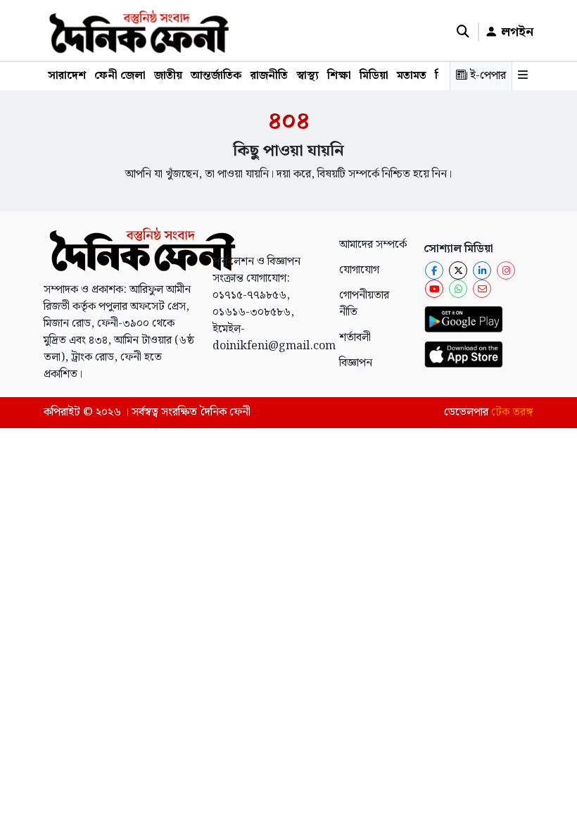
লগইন (515, 32)
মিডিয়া (374, 76)
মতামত (411, 76)
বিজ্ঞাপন (355, 363)
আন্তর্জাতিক (216, 76)
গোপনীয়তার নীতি (364, 304)
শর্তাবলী (355, 337)
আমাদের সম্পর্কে (373, 245)
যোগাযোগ (359, 270)
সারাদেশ (67, 76)
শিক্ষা (339, 76)
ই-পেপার (486, 76)
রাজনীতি (269, 76)
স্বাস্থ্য (307, 76)
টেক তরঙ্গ (512, 412)
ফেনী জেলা (120, 76)
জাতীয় (168, 76)
